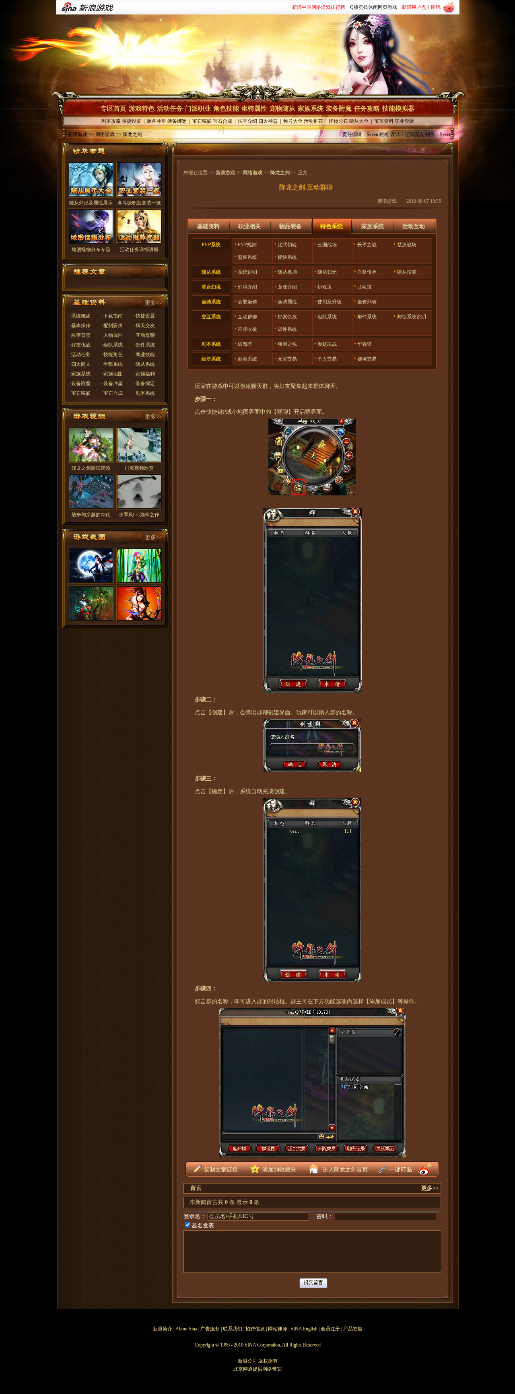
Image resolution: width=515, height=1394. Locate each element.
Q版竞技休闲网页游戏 (373, 7)
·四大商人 (80, 364)
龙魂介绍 (287, 287)
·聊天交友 (144, 325)
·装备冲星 (112, 383)
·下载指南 (112, 316)
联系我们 (232, 1329)
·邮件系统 (144, 345)
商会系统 (247, 359)
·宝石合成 (112, 393)
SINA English (303, 1329)
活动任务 (170, 108)
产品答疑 (353, 1329)
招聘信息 (255, 1329)
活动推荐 (313, 121)
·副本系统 (144, 393)
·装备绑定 (144, 383)
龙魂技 (364, 287)
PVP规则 (247, 244)
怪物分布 (338, 121)
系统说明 (247, 272)
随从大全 (359, 121)
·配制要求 (112, 325)
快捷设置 (131, 121)
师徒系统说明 (411, 317)
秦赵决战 (327, 344)
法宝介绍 (247, 121)
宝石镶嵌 (202, 121)
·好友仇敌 (80, 345)
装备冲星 (156, 121)
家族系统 (310, 108)
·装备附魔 (80, 383)
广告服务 (210, 1329)
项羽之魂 (287, 344)
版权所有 (268, 1361)
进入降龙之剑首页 (345, 1170)
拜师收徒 (247, 329)
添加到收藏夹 (279, 1170)
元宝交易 (287, 359)
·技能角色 (112, 354)
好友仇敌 (287, 317)
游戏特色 (141, 108)
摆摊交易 (367, 359)
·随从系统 (144, 364)
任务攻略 (367, 108)
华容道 (364, 344)
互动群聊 (247, 317)
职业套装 (404, 121)
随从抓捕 (287, 272)
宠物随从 (282, 108)
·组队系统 (112, 345)
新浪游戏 (77, 134)
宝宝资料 (383, 121)
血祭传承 (367, 272)
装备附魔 (339, 108)
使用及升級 (329, 302)
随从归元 (327, 272)
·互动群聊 (144, 335)
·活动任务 (80, 354)
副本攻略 (111, 121)
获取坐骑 (247, 302)
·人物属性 (112, 335)
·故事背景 (80, 335)
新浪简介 (162, 1329)
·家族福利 (144, 374)
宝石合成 (222, 121)
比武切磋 (287, 244)
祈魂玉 (324, 287)
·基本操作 (80, 325)
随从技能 (406, 272)
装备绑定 (177, 121)
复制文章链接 (221, 1170)
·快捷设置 (144, 316)
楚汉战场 (406, 244)
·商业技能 (144, 354)
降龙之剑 (280, 172)
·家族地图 (112, 374)
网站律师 (277, 1329)
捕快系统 (287, 257)
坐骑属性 (254, 108)
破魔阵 (245, 344)
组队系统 (327, 317)
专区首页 (113, 108)
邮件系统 (367, 317)
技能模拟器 (398, 108)
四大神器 (268, 121)
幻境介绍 (247, 287)
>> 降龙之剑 (128, 134)
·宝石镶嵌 (80, 393)
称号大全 (293, 121)
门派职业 (198, 108)
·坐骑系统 (112, 364)
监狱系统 (247, 257)
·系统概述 (80, 316)
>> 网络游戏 (101, 134)
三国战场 (327, 244)
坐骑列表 (367, 302)
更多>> (154, 303)
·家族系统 (80, 374)
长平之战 (367, 244)
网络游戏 (252, 172)
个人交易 (327, 359)
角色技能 (226, 108)
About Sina (186, 1329)
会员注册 (330, 1329)
